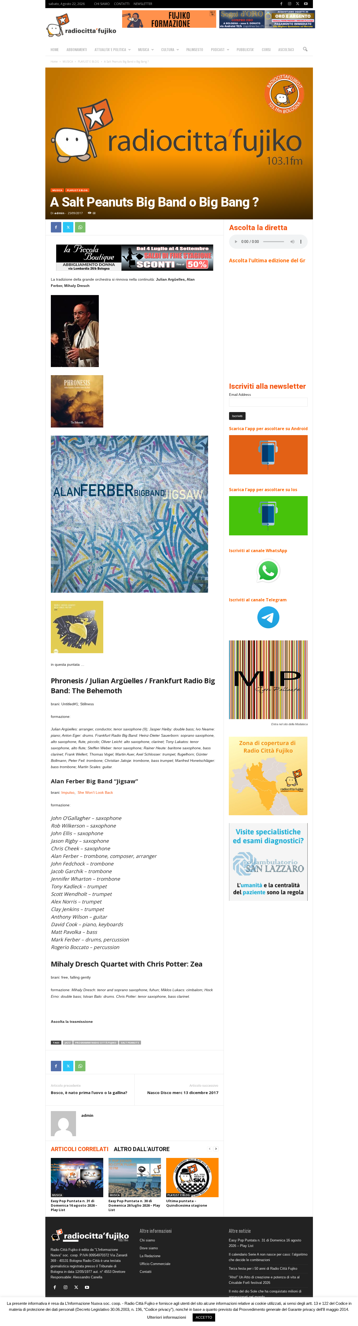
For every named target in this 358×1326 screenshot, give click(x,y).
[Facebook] (281, 4)
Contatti (145, 1272)
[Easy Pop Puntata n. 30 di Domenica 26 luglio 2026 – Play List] (135, 1177)
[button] (305, 49)
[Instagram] (289, 4)
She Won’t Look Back (95, 792)
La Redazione (150, 1256)
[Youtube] (306, 4)
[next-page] (216, 1149)
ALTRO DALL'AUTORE (142, 1149)
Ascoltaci (286, 49)
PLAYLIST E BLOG (88, 61)
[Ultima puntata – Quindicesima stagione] (192, 1177)
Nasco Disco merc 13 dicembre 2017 (182, 1092)
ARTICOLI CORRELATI (80, 1149)
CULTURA (167, 49)
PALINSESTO (194, 49)
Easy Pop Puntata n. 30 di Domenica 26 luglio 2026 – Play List (134, 1205)
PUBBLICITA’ (245, 49)
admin (59, 213)
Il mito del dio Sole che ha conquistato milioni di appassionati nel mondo (265, 1294)
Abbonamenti (77, 49)
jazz (68, 1042)
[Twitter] (298, 4)
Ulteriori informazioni (166, 1317)
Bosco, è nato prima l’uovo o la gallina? (89, 1092)
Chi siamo (147, 1240)
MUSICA (143, 49)
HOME (55, 49)
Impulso (67, 792)
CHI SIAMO (102, 4)
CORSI (266, 49)
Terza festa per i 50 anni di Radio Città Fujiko (263, 1268)
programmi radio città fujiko (95, 1042)
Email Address (240, 395)
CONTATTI (121, 4)
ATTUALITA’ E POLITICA (110, 49)
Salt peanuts (130, 1042)
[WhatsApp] (80, 227)
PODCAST (218, 49)
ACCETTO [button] (204, 1317)
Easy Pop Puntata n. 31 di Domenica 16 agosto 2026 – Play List (74, 1205)
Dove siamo (149, 1248)
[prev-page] (209, 1149)
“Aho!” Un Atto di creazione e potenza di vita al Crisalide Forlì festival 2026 (264, 1280)
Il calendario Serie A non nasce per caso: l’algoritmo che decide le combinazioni (268, 1257)
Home (54, 61)
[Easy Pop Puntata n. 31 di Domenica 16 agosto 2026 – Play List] (77, 1177)
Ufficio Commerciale (155, 1264)
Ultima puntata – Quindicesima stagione (186, 1203)
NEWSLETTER (143, 4)
